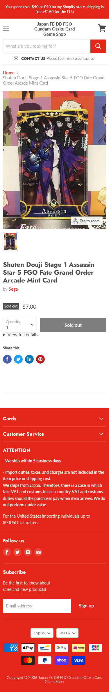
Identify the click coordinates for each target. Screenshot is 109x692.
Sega (13, 289)
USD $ (65, 633)
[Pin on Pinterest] (40, 359)
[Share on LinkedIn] (29, 359)
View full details (23, 334)
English (39, 633)
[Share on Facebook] (7, 359)
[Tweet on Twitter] (18, 359)
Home (9, 72)
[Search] (98, 46)
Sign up (86, 605)
